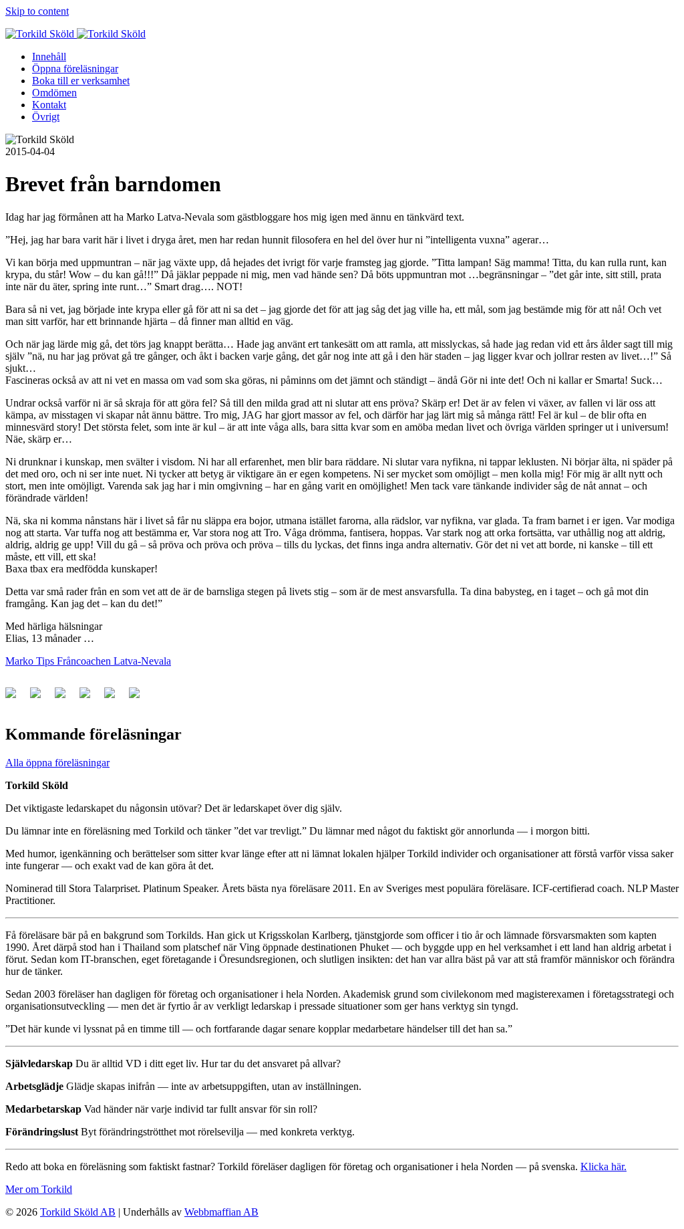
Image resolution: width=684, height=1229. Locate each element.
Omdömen (54, 92)
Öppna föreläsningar (75, 68)
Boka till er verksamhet (81, 80)
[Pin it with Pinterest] (90, 698)
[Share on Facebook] (16, 698)
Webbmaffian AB (221, 1212)
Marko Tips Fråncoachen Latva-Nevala (88, 661)
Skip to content (37, 11)
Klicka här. (603, 1166)
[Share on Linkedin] (115, 698)
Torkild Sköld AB (78, 1212)
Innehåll (49, 56)
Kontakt (49, 104)
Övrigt (45, 116)
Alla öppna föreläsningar (57, 762)
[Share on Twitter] (40, 698)
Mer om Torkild (38, 1189)
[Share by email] (139, 698)
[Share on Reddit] (65, 698)
